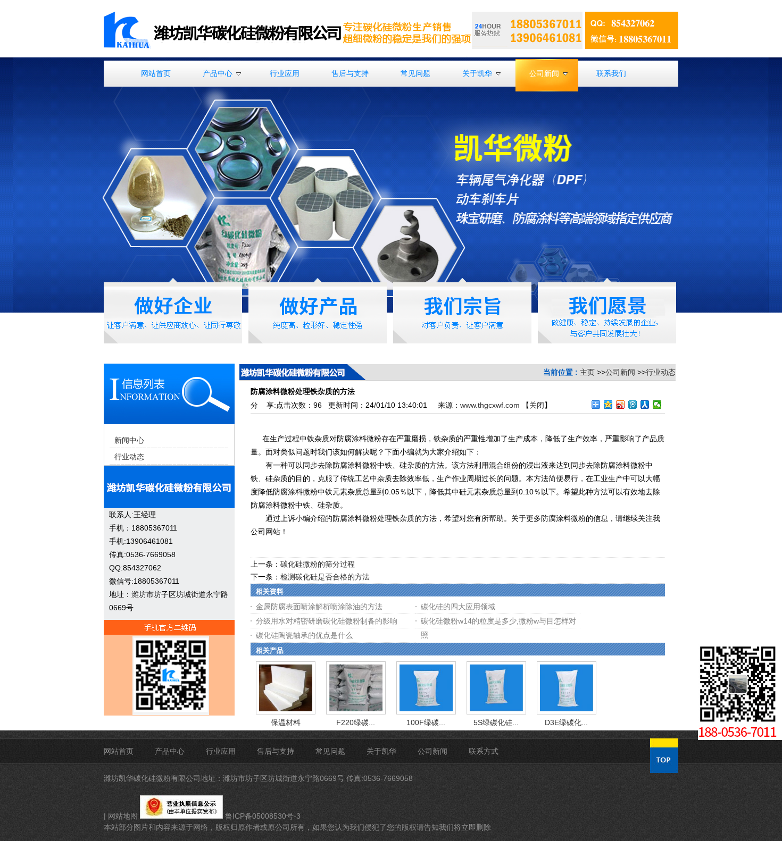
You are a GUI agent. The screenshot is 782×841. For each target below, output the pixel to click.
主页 (587, 372)
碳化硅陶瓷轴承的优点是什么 (304, 635)
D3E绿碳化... (566, 722)
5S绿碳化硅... (496, 722)
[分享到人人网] (645, 404)
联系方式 (483, 751)
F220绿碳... (355, 722)
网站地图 (123, 816)
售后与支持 (275, 751)
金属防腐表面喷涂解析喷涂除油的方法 (319, 606)
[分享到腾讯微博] (632, 404)
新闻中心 (129, 440)
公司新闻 (620, 372)
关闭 (536, 405)
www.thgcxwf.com (490, 405)
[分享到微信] (657, 404)
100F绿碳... (425, 722)
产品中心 (170, 751)
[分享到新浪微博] (620, 404)
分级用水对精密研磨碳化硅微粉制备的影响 (326, 621)
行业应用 (221, 751)
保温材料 (286, 722)
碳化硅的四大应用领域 (458, 606)
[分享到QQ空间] (608, 404)
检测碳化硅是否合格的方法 (325, 577)
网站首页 (119, 751)
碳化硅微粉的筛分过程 (317, 564)
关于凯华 (381, 751)
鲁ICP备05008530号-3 (263, 816)
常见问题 (330, 751)
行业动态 (661, 372)
